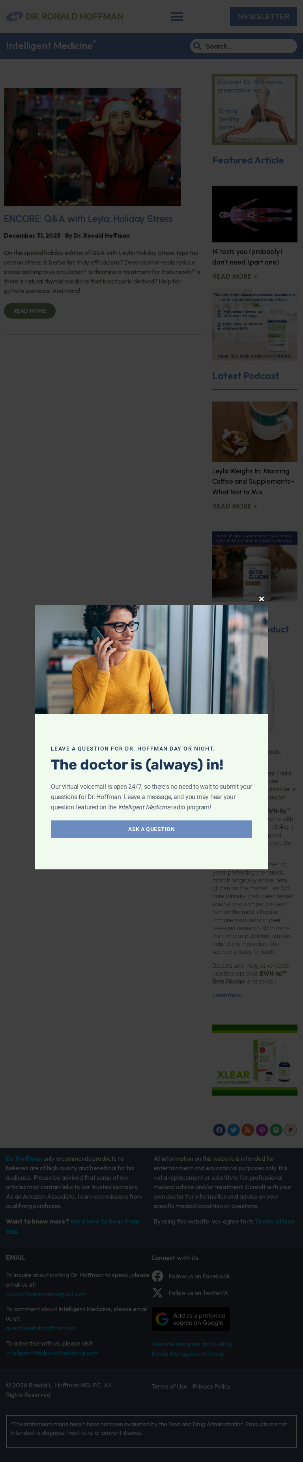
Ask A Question (151, 829)
